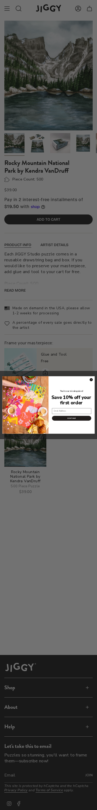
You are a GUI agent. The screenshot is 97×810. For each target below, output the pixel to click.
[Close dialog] (91, 379)
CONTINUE (71, 418)
